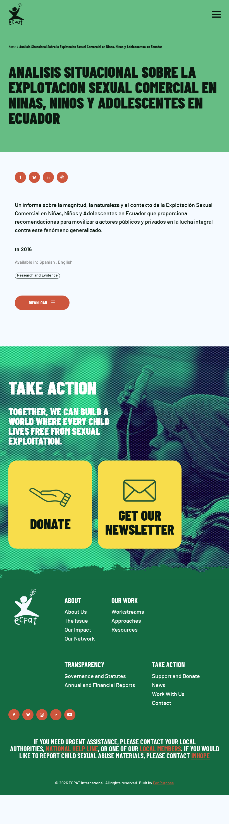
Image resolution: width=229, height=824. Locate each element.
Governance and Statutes (95, 676)
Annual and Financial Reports (100, 685)
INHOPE (200, 756)
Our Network (80, 639)
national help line (72, 749)
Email (62, 177)
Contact (161, 703)
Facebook (20, 177)
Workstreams (127, 612)
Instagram (41, 714)
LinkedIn (48, 177)
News (158, 685)
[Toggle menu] (216, 14)
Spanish (47, 262)
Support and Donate (176, 676)
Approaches (126, 621)
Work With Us (168, 694)
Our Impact (78, 630)
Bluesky (34, 177)
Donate (50, 525)
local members (160, 749)
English (65, 262)
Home (12, 47)
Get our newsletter (139, 523)
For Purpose (163, 783)
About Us (76, 612)
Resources (124, 630)
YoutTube (69, 714)
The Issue (76, 621)
